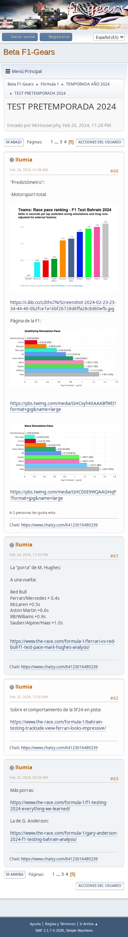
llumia (23, 159)
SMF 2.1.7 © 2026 (49, 930)
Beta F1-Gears (29, 51)
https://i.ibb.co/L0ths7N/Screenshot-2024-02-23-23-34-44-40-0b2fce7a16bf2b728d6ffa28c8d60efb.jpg (63, 305)
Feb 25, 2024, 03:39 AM (29, 777)
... (56, 142)
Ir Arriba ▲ (89, 923)
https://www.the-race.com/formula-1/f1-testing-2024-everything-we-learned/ (58, 805)
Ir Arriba (14, 874)
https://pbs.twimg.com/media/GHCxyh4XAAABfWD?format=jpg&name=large (63, 406)
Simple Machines (79, 930)
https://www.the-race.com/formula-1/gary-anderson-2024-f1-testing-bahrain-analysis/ (63, 836)
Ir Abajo (14, 141)
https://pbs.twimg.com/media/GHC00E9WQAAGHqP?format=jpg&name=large (63, 495)
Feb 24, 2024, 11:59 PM (29, 554)
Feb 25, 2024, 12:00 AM (29, 696)
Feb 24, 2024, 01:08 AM (29, 169)
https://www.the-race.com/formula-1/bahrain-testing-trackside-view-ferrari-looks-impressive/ (58, 725)
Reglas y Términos (60, 923)
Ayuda (35, 923)
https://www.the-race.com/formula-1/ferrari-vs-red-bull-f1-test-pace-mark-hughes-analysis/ (62, 644)
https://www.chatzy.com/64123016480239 (59, 525)
